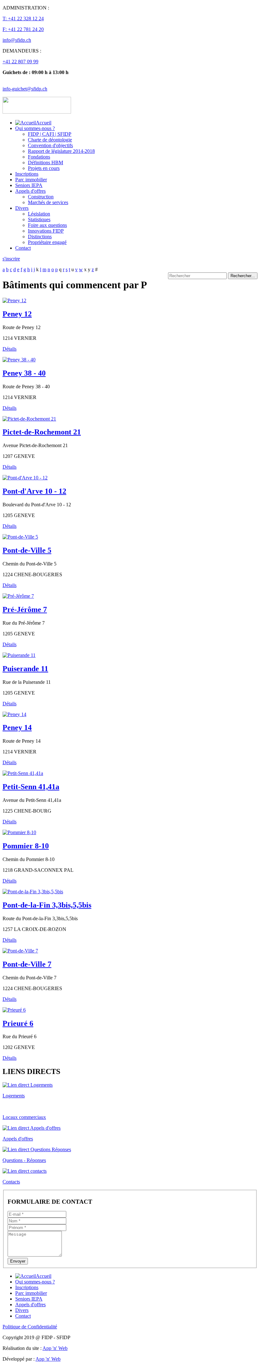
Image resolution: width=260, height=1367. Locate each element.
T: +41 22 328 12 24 (23, 18)
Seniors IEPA (28, 185)
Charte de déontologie (50, 139)
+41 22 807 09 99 (20, 61)
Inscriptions (26, 174)
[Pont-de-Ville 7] (20, 950)
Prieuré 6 (18, 1023)
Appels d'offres (30, 191)
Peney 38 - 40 (24, 373)
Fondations (39, 156)
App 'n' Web (55, 1348)
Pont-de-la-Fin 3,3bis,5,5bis (47, 905)
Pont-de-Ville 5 (27, 550)
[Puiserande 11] (19, 655)
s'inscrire (11, 258)
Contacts (11, 1181)
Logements (14, 1095)
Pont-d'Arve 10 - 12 (34, 491)
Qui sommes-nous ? (35, 128)
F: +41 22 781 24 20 (23, 29)
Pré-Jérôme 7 (25, 609)
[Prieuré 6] (14, 1010)
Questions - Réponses (24, 1160)
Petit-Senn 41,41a (31, 787)
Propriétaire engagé (47, 242)
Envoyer (17, 1261)
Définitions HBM (45, 162)
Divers (22, 208)
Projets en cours (44, 168)
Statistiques (39, 219)
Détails (9, 349)
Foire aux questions (47, 225)
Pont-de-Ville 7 (27, 964)
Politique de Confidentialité (30, 1326)
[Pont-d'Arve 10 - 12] (25, 477)
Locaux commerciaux (24, 1117)
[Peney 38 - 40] (19, 359)
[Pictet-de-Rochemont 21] (29, 418)
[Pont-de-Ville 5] (20, 537)
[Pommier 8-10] (19, 832)
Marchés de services (48, 202)
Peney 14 (17, 727)
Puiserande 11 (25, 669)
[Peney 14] (14, 714)
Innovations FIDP (46, 231)
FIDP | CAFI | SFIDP (49, 134)
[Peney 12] (14, 300)
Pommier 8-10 (26, 846)
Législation (39, 213)
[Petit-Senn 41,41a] (23, 773)
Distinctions (40, 236)
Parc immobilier (31, 179)
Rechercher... (243, 275)
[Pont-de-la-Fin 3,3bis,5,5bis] (33, 891)
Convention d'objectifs (50, 145)
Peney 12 (17, 314)
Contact (23, 248)
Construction (41, 196)
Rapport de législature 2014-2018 (61, 151)
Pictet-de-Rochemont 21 (42, 432)
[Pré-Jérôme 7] (18, 596)
